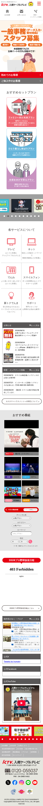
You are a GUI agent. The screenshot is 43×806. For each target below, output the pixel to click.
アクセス (25, 752)
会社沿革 (13, 745)
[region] (21, 46)
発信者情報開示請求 (8, 749)
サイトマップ (17, 755)
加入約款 (20, 749)
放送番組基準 (6, 752)
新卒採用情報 (6, 755)
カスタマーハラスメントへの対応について (22, 401)
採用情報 (34, 752)
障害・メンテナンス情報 (35, 16)
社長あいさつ (22, 745)
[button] (4, 216)
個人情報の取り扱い (31, 749)
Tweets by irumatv (12, 661)
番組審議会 (16, 752)
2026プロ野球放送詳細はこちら (22, 608)
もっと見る (35, 325)
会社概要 (5, 745)
